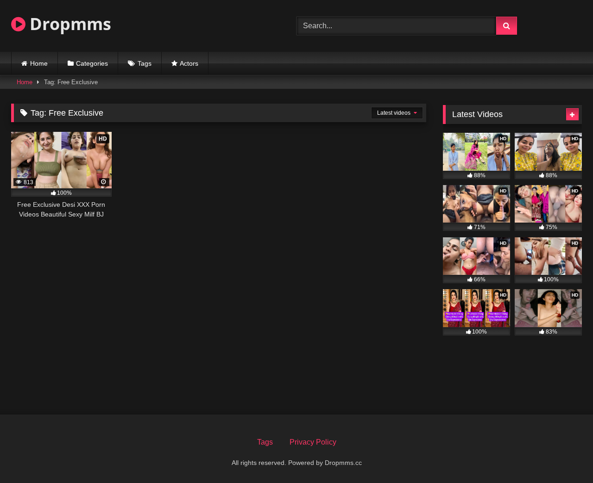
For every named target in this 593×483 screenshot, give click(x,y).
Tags (144, 63)
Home (39, 63)
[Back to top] (564, 455)
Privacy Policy (313, 442)
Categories (92, 63)
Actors (189, 63)
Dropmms (68, 23)
